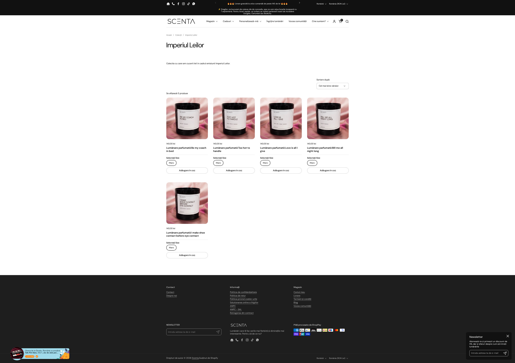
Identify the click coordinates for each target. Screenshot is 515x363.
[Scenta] (181, 21)
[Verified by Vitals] (37, 356)
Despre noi (171, 295)
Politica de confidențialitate (243, 292)
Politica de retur (238, 295)
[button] (347, 21)
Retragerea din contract (242, 313)
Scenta (195, 358)
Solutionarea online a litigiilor (244, 302)
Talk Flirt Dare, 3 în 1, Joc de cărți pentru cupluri (42, 353)
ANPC (233, 306)
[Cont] (334, 21)
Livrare (297, 295)
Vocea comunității (302, 306)
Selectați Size (172, 158)
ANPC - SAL (236, 309)
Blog (296, 302)
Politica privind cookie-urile (243, 299)
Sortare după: (323, 79)
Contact (170, 292)
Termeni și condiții (302, 299)
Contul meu (299, 292)
